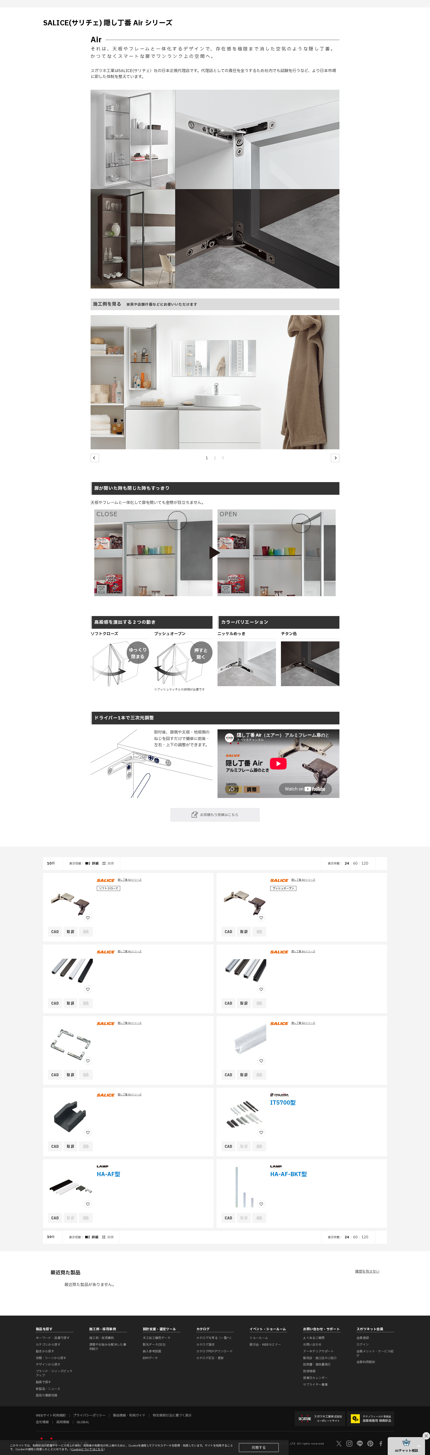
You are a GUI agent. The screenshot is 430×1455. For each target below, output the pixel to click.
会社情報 (42, 1422)
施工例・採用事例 (101, 1338)
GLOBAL (83, 1422)
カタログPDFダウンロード (214, 1351)
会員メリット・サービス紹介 (375, 1353)
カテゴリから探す (48, 1344)
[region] (215, 1050)
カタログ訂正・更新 (210, 1358)
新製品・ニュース (48, 1389)
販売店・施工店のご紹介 (320, 1358)
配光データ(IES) (154, 1344)
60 (355, 863)
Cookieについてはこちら (87, 1449)
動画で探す (43, 1382)
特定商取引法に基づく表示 (172, 1415)
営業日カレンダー (315, 1378)
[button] (95, 458)
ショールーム (259, 1338)
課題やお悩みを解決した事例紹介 (107, 1346)
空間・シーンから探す (51, 1358)
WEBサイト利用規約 (51, 1415)
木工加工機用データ (156, 1338)
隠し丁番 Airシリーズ (130, 880)
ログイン (363, 1344)
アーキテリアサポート (318, 1351)
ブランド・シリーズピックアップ (54, 1373)
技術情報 (309, 1371)
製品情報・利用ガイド (129, 1415)
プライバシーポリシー (89, 1415)
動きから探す (45, 1351)
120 (365, 863)
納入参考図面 (152, 1351)
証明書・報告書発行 (317, 1364)
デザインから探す (48, 1364)
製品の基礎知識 (46, 1395)
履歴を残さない (367, 1271)
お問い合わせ (312, 1344)
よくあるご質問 (314, 1338)
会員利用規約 (366, 1362)
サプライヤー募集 (315, 1384)
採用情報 (62, 1422)
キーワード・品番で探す (53, 1338)
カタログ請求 (205, 1344)
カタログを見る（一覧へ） (214, 1338)
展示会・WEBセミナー (265, 1344)
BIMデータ (150, 1358)
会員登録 (363, 1338)
